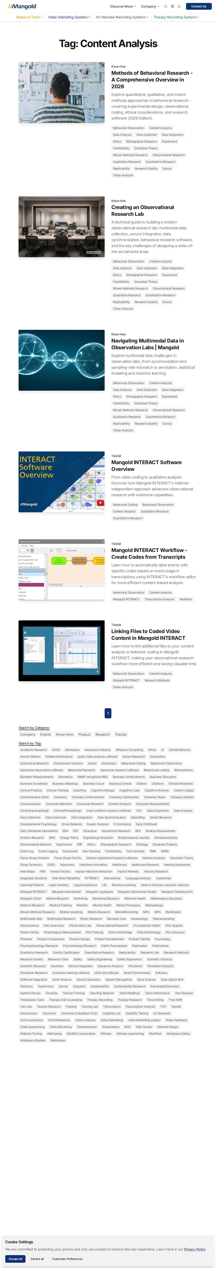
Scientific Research (33, 966)
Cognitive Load (129, 790)
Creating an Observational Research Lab (142, 210)
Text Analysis (184, 993)
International (112, 878)
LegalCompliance (85, 885)
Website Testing (31, 1033)
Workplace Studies (32, 1040)
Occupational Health (146, 925)
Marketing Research (106, 898)
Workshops (57, 1040)
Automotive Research (34, 763)
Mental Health (102, 905)
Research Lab (150, 952)
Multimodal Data (31, 918)
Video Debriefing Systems (67, 17)
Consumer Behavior (59, 804)
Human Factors (60, 871)
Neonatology (139, 918)
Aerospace (72, 750)
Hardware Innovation (93, 864)
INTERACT (92, 878)
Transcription (111, 1006)
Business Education (163, 777)
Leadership (163, 878)
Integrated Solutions (33, 878)
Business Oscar (93, 783)
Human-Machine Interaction (94, 871)
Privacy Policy (194, 1249)
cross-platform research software (108, 810)
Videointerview (87, 1027)
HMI (42, 871)
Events (45, 734)
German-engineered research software (111, 858)
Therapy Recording (99, 1000)
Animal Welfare (30, 756)
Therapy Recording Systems (175, 17)
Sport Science (146, 979)
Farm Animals (136, 851)
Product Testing (139, 939)
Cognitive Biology (102, 790)
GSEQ (51, 864)
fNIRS (165, 851)
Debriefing (138, 817)
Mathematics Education (166, 898)
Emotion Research (32, 837)
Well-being (54, 1033)
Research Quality (146, 168)
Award (92, 763)
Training (71, 1006)
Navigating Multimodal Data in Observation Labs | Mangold (147, 344)
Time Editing (155, 1000)
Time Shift (175, 1000)
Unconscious (29, 1013)
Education (89, 831)
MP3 (146, 912)
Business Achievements (129, 777)
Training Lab (89, 1006)
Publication (139, 945)
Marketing (80, 898)
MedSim (82, 905)
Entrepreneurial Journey (134, 837)
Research (103, 734)
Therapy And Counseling (65, 1000)
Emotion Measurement (160, 831)
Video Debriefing (111, 1020)
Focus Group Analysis (34, 858)
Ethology (142, 844)
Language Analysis (138, 878)
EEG (138, 831)
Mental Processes (128, 905)
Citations (157, 783)
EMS (52, 837)
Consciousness (30, 804)
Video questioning (32, 1027)
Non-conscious (54, 925)
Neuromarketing (163, 918)
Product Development (109, 939)
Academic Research (33, 750)
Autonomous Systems (68, 763)
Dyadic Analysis (98, 824)
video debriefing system (144, 1020)
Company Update (182, 797)
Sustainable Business (164, 986)
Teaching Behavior (102, 993)
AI (162, 750)
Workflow (186, 599)
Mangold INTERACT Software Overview (146, 465)
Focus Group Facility (67, 858)
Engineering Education (98, 837)
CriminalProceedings (67, 810)
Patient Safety (29, 932)
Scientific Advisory (159, 959)
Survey (167, 168)
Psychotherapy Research (79, 945)
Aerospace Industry (98, 750)
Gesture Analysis (153, 858)
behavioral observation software (41, 770)
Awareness (108, 763)
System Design (30, 993)
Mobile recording (71, 912)
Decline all (37, 1259)
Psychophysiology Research (39, 945)
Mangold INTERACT (126, 599)
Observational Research (169, 155)
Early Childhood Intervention (39, 831)
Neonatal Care (116, 918)
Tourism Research (49, 1006)
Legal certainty (59, 885)
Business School (120, 783)
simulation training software (70, 972)
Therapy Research (130, 1000)
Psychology (162, 939)
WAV (127, 1027)
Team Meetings (129, 993)
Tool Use (26, 1006)
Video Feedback (176, 1020)
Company (148, 6)
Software (161, 972)
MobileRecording (126, 912)
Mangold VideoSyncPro (177, 891)
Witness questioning (130, 1033)
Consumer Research (90, 804)
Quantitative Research (160, 161)
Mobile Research (99, 912)
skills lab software (106, 972)
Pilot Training (94, 932)
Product (84, 734)
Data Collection (147, 134)
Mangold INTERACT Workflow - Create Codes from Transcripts (149, 553)
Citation (141, 783)
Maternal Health (135, 898)
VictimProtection (59, 1020)
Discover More (121, 6)
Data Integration (172, 134)
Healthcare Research (145, 864)
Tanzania (52, 993)
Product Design (79, 939)
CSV (139, 810)
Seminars (57, 966)
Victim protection (31, 1020)
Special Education (88, 979)
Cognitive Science (157, 790)
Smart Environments (137, 972)
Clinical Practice (31, 790)
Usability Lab (111, 1013)
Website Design (167, 1027)
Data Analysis (122, 134)
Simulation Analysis (160, 966)
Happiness (67, 864)
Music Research (91, 918)
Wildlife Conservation (81, 1033)
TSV (163, 1006)
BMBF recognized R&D (93, 777)
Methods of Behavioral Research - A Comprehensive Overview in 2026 (152, 80)
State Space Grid (172, 979)
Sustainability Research (129, 986)
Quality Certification (66, 952)
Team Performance (157, 993)
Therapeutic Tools (32, 1000)
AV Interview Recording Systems (120, 17)
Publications (160, 945)
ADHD (56, 750)
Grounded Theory (145, 148)
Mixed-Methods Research (130, 155)
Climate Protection (181, 783)
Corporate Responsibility (152, 804)
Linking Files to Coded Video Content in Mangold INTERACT (148, 634)
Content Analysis (160, 128)
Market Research (57, 898)
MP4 (157, 912)
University (49, 1013)
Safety (77, 959)
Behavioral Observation (128, 128)
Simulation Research (33, 972)
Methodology (154, 905)
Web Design (144, 1027)
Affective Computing (129, 750)
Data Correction (56, 817)
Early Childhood (146, 824)
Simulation (135, 966)
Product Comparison (50, 939)
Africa (152, 750)
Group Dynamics (31, 864)
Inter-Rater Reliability (66, 878)
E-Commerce (122, 824)
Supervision (46, 986)
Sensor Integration (80, 966)
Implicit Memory (128, 871)
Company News (154, 797)
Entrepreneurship (166, 837)
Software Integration (33, 979)
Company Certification (124, 797)
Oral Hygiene (174, 925)
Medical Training (60, 905)
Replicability (121, 168)
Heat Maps (27, 871)
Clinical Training (57, 790)
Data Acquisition (158, 810)
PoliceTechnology (149, 932)
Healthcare (119, 864)
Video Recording (61, 1027)
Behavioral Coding (125, 504)
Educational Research (116, 831)
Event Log (26, 851)
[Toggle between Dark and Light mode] (179, 6)
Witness (105, 1033)
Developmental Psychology (38, 824)
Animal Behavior (179, 750)
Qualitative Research (127, 161)
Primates (26, 939)
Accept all (15, 1259)
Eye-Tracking (91, 851)
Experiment (169, 141)
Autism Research (133, 756)
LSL (104, 885)
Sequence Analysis (110, 966)
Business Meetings (65, 783)
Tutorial (116, 456)
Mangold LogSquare (99, 891)
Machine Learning (124, 885)
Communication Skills (34, 797)
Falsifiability (121, 148)
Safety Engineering (99, 959)
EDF (75, 831)
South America (62, 979)
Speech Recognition (118, 979)
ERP (79, 844)
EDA (65, 831)
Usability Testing (137, 1013)
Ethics (117, 141)
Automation (157, 756)
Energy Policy (69, 837)
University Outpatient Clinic (79, 1013)
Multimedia (173, 912)
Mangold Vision (30, 898)
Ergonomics (64, 844)
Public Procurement (114, 945)
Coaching (79, 790)
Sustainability (100, 986)
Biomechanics (183, 770)
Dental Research (161, 817)
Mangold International (66, 891)
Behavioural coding (156, 770)
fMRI (153, 851)
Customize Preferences (67, 1259)
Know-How (118, 66)
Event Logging (48, 851)
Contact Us (199, 6)
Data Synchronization (112, 817)
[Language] (172, 6)
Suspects (79, 986)
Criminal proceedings (34, 810)
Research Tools (27, 17)
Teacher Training (74, 993)
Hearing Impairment (177, 864)
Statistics (26, 986)
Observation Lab (80, 925)
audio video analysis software (97, 756)
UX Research (161, 1013)
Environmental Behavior (35, 844)
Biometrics (65, 777)
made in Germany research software (165, 885)
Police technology (120, 932)
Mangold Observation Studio (137, 891)
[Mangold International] (21, 6)
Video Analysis (123, 175)
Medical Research (32, 905)
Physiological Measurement (62, 932)
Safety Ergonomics (129, 959)
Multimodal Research (61, 918)
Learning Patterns (32, 885)
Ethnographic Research (141, 141)
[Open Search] (165, 6)
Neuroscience (29, 925)
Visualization (110, 1027)
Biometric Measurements (36, 777)
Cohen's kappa (184, 790)
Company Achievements (88, 797)
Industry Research (156, 871)
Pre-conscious (175, 932)
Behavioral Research (81, 770)
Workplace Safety (178, 1033)
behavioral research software (119, 770)
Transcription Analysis (159, 599)
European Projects (165, 844)
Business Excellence (33, 783)
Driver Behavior (72, 824)
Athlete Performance (58, 756)
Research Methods (157, 680)
